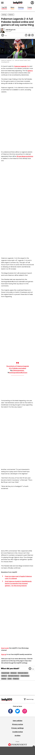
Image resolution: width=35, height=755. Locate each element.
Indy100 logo (18, 2)
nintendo (13, 673)
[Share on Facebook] (26, 35)
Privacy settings (17, 728)
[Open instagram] (24, 711)
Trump (29, 7)
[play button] (17, 49)
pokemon (10, 14)
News (12, 7)
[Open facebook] (10, 711)
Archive (17, 735)
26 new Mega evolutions (25, 156)
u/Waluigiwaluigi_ (18, 370)
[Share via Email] (32, 35)
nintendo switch (23, 673)
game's (30, 71)
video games (25, 676)
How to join (5, 648)
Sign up (3, 654)
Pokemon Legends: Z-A (21, 66)
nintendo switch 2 (13, 676)
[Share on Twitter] (29, 35)
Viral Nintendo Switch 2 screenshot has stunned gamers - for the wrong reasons (18, 583)
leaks (9, 679)
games (4, 679)
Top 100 (4, 7)
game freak (5, 673)
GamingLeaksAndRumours (18, 373)
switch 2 (4, 676)
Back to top (30, 699)
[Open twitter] (17, 711)
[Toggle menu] (3, 3)
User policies (17, 721)
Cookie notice (17, 732)
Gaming (21, 7)
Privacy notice (17, 724)
